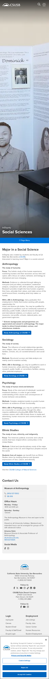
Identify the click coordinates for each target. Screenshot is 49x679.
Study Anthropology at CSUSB (16, 333)
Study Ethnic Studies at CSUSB (16, 464)
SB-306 (10, 496)
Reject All (24, 668)
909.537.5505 (9, 540)
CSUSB (22, 257)
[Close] (46, 640)
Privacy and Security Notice (21, 656)
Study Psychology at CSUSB (15, 423)
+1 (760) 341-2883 (24, 599)
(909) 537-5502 (13, 493)
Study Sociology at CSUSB (14, 376)
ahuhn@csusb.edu (11, 538)
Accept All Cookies (24, 675)
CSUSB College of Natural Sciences (23, 470)
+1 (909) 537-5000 (24, 580)
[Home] (11, 4)
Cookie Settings (24, 661)
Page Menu (25, 240)
